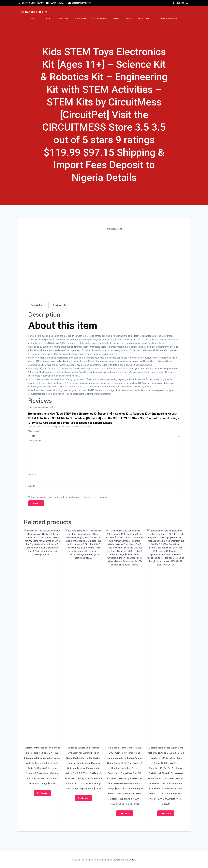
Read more (42, 793)
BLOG (115, 18)
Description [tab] (37, 305)
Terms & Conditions (168, 18)
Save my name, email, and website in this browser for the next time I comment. (70, 497)
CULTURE (128, 18)
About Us (34, 18)
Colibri (132, 859)
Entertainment (99, 18)
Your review (34, 440)
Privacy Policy (145, 18)
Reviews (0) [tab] (59, 305)
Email (31, 486)
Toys (119, 229)
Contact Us (62, 18)
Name (32, 474)
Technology (80, 18)
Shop (47, 18)
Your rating (34, 431)
